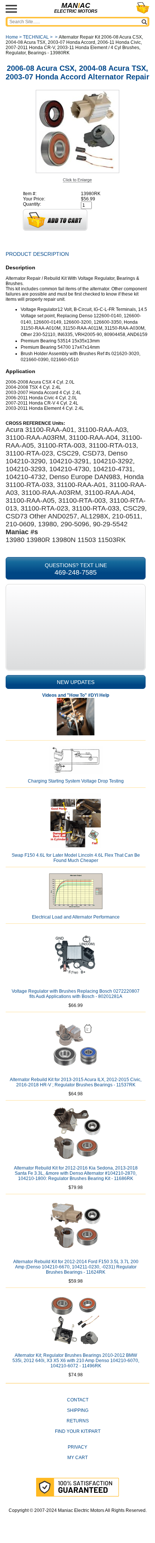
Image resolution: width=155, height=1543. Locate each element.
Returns (78, 1421)
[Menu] (11, 9)
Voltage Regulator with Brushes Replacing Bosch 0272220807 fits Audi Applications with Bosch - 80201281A (76, 994)
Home (12, 37)
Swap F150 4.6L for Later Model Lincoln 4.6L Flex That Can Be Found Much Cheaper (76, 858)
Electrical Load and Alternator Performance (76, 917)
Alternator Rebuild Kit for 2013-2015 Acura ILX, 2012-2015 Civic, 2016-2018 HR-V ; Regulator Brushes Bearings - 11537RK (75, 1082)
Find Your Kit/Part (77, 1431)
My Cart (77, 1457)
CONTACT (77, 1400)
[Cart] (142, 7)
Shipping (77, 1410)
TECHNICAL (36, 37)
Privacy (77, 1447)
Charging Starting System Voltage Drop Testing (76, 781)
